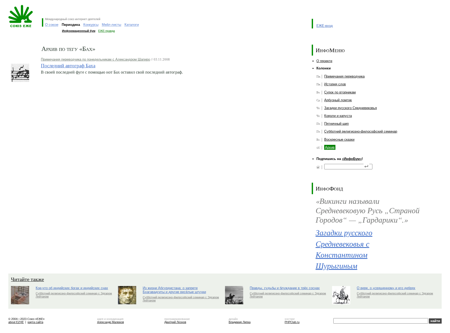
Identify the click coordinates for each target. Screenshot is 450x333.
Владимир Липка (240, 322)
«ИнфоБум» (352, 159)
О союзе (51, 25)
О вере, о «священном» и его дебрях (386, 288)
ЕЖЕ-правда (106, 30)
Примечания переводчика (344, 76)
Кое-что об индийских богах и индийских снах (72, 288)
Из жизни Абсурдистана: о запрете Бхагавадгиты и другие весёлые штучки (174, 290)
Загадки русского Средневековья (350, 108)
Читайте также (27, 279)
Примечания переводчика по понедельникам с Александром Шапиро (95, 59)
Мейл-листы (111, 25)
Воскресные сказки (339, 139)
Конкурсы (90, 25)
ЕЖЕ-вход (324, 26)
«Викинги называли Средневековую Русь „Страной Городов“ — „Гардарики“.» (368, 210)
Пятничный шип (336, 124)
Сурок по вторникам (340, 92)
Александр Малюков (110, 322)
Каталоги (131, 25)
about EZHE (16, 322)
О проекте (324, 61)
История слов (335, 84)
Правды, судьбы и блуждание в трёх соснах (285, 288)
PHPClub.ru (292, 322)
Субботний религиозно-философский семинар (360, 131)
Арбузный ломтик (338, 100)
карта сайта (35, 322)
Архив (330, 147)
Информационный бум (78, 30)
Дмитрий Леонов (175, 322)
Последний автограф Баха (68, 65)
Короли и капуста (338, 116)
